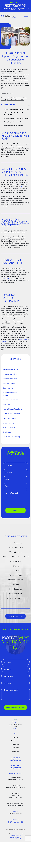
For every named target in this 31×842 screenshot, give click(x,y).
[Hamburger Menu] (27, 16)
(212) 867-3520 (15, 768)
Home (3, 98)
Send (15, 510)
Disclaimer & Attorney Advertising (15, 829)
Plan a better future (15, 707)
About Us (15, 737)
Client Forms (15, 747)
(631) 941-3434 (15, 760)
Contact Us (15, 751)
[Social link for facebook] (8, 822)
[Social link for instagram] (11, 822)
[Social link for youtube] (22, 822)
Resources (15, 744)
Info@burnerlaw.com (15, 813)
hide (28, 105)
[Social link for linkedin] (18, 822)
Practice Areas (15, 741)
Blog (9, 98)
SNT (21, 186)
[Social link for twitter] (15, 822)
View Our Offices (15, 616)
